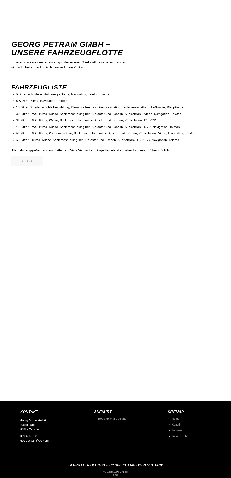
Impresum (178, 430)
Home (175, 418)
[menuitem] (152, 20)
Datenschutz (179, 436)
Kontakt (176, 424)
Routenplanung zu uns (112, 418)
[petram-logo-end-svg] (25, 20)
